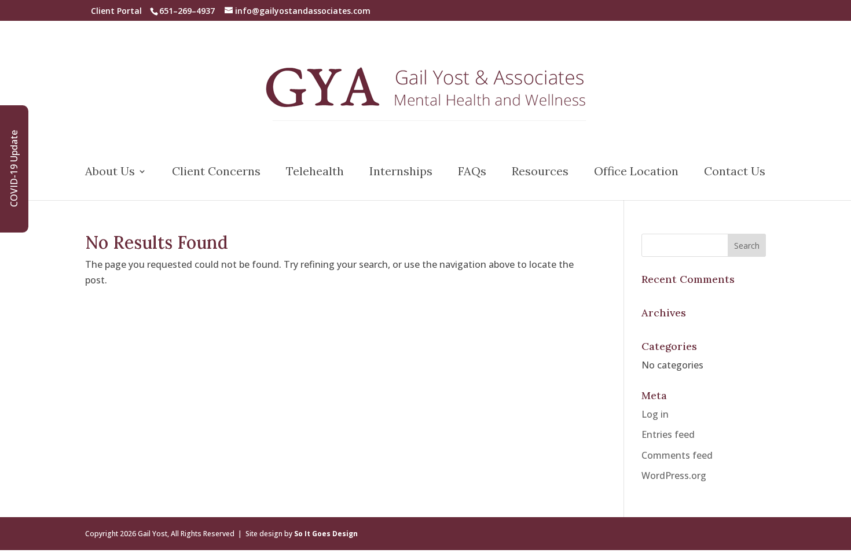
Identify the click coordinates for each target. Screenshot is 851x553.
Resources (540, 172)
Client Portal (116, 10)
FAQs (472, 172)
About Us (110, 172)
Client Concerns (216, 172)
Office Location (636, 172)
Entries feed (668, 434)
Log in (655, 414)
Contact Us (734, 172)
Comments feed (677, 455)
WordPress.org (673, 475)
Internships (400, 172)
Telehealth (315, 172)
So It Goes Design (326, 534)
